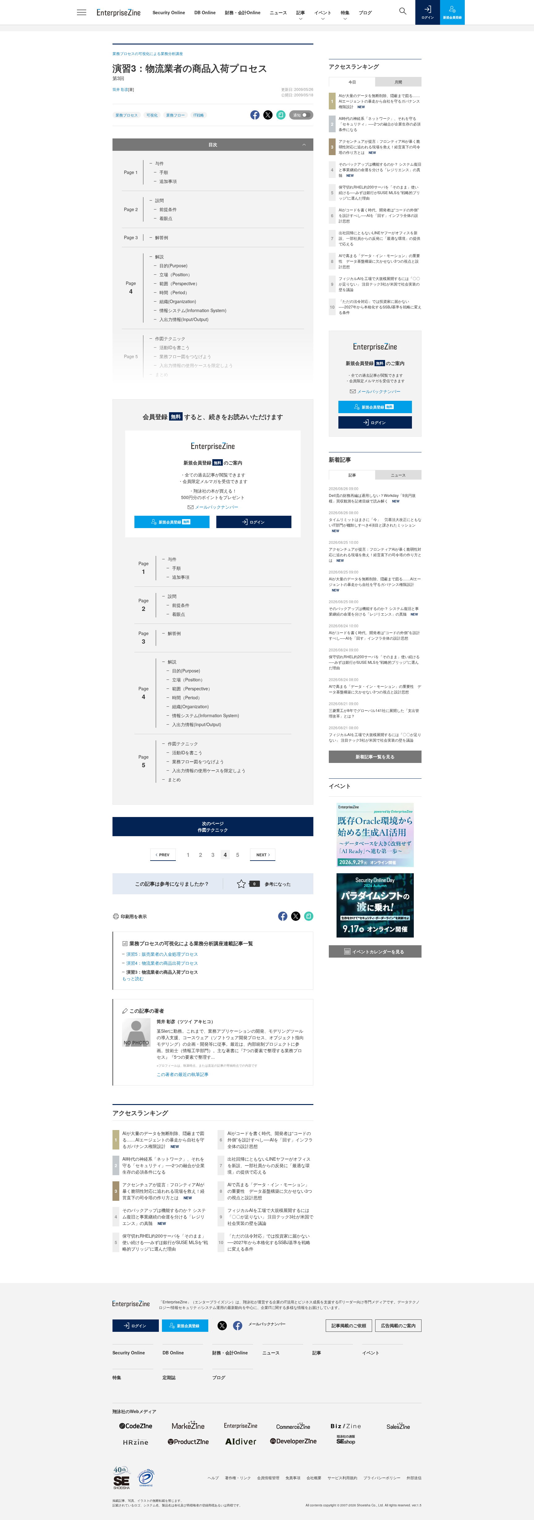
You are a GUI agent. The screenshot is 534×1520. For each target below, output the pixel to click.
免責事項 (293, 1477)
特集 (345, 12)
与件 (159, 163)
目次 (213, 144)
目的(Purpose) (173, 265)
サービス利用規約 (342, 1477)
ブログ (365, 12)
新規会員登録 (174, 522)
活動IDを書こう (187, 752)
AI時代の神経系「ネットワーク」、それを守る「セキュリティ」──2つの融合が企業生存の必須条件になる (163, 1165)
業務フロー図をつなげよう (198, 761)
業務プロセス (127, 114)
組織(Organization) (177, 301)
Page (131, 172)
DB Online (205, 12)
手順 (163, 172)
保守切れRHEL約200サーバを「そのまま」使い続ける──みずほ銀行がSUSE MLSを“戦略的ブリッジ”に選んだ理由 (165, 1242)
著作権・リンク (238, 1477)
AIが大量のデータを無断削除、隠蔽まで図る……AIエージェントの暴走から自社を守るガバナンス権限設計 (163, 1139)
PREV (164, 854)
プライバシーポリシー (381, 1477)
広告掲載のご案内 (398, 1325)
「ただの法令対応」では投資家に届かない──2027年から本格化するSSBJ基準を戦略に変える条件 (268, 1242)
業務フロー (175, 114)
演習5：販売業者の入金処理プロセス (162, 954)
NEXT (261, 854)
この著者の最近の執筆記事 (183, 1074)
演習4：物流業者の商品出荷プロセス (162, 963)
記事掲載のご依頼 (349, 1325)
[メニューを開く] (81, 12)
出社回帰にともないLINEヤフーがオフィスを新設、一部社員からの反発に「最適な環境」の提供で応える (269, 1165)
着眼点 (165, 218)
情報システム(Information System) (193, 310)
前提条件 (168, 209)
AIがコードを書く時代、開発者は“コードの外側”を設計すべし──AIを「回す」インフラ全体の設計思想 (270, 1139)
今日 (352, 82)
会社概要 (314, 1477)
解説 (159, 256)
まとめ (174, 779)
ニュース (278, 12)
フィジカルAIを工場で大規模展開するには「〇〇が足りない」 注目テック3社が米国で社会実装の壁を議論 (270, 1216)
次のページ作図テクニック (213, 826)
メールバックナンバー (216, 507)
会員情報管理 (268, 1477)
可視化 (152, 114)
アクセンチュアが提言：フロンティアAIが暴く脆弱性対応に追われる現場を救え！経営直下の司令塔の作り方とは (163, 1190)
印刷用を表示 (134, 916)
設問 (159, 200)
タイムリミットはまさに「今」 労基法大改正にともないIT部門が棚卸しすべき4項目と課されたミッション (375, 522)
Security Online (169, 12)
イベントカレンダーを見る (378, 951)
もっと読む (133, 978)
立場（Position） (175, 274)
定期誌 (169, 1377)
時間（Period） (174, 292)
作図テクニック (183, 743)
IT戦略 (198, 114)
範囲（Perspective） (179, 283)
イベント (323, 12)
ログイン (257, 522)
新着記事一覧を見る (375, 756)
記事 (300, 12)
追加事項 (168, 181)
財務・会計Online (243, 12)
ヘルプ (213, 1477)
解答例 (161, 237)
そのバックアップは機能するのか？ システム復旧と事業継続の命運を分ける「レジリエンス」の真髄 (164, 1216)
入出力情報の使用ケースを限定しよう (209, 770)
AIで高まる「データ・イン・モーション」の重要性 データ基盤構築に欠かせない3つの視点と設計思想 (269, 1190)
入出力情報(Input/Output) (184, 319)
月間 (398, 82)
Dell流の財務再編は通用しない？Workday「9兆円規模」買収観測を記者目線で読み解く (372, 498)
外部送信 (414, 1477)
